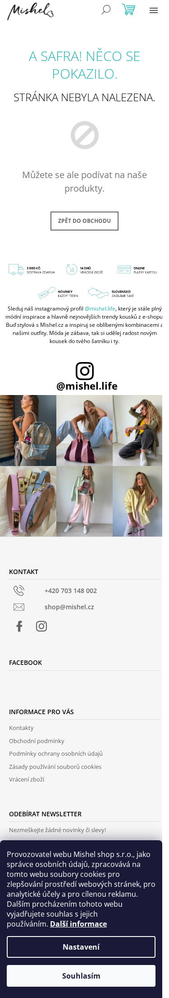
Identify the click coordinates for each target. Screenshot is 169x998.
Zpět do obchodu (84, 221)
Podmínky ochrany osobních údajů (56, 753)
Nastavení (81, 947)
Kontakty (21, 728)
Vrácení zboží (26, 779)
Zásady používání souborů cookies (55, 767)
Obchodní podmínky (36, 741)
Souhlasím (81, 976)
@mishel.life (100, 308)
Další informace (78, 924)
